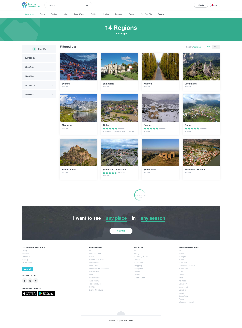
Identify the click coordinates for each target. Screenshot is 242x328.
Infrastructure (94, 272)
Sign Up (25, 260)
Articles (106, 14)
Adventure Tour (95, 253)
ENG (216, 5)
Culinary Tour (94, 278)
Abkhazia (182, 281)
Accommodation (95, 263)
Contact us (26, 256)
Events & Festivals (96, 290)
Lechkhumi (183, 284)
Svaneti (181, 253)
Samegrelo (183, 256)
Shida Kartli (183, 263)
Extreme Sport (139, 278)
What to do (29, 14)
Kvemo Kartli (183, 269)
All (90, 250)
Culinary (137, 260)
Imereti (181, 293)
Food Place (93, 266)
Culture (137, 272)
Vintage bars (139, 269)
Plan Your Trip (146, 14)
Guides (93, 14)
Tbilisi (181, 278)
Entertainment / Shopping (99, 269)
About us (25, 253)
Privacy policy (27, 263)
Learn (91, 275)
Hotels (65, 14)
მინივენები (183, 296)
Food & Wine (79, 14)
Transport (119, 14)
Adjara (181, 299)
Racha (181, 275)
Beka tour (182, 290)
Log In (201, 5)
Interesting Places (141, 256)
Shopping (138, 266)
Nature (91, 256)
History (136, 275)
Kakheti (182, 260)
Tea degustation (95, 284)
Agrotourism (94, 281)
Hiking (136, 253)
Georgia (161, 14)
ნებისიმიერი (184, 287)
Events (131, 14)
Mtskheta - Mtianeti (186, 302)
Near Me (42, 49)
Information (138, 263)
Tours (42, 14)
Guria (181, 272)
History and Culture (96, 260)
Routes (54, 14)
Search (121, 231)
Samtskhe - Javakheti (187, 266)
